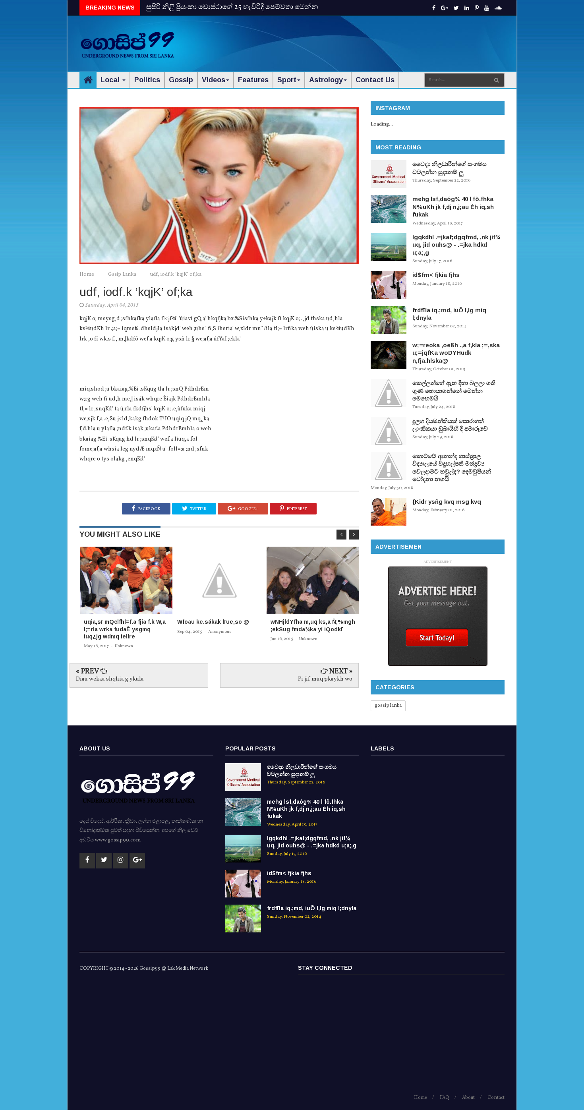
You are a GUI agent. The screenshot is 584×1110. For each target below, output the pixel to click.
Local (111, 80)
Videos (213, 80)
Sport (286, 80)
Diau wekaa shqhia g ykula (110, 679)
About (468, 1097)
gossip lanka (388, 705)
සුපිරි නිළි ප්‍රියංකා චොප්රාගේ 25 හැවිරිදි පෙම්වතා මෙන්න (232, 7)
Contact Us (375, 80)
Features (253, 80)
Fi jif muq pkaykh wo (325, 679)
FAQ (444, 1097)
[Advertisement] (360, 40)
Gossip (181, 80)
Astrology (326, 80)
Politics (147, 80)
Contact (496, 1097)
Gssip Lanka (122, 274)
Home (87, 274)
